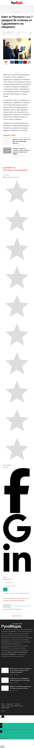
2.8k (22, 145)
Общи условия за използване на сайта (12, 706)
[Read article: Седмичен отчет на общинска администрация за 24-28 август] (5, 680)
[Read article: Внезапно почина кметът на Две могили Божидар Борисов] (7, 142)
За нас (3, 704)
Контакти (17, 704)
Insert (2, 747)
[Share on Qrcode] (25, 62)
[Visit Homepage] (17, 3)
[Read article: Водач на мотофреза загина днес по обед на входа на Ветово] (5, 688)
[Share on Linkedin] (21, 62)
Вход (4, 577)
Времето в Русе (17, 616)
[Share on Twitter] (17, 62)
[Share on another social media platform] (29, 62)
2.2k (22, 156)
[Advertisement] (17, 8)
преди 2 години (17, 145)
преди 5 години (21, 32)
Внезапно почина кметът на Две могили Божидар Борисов (21, 141)
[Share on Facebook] (12, 62)
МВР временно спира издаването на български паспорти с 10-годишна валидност (20, 670)
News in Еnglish (5, 707)
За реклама (10, 704)
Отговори (3, 738)
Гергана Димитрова (8, 32)
